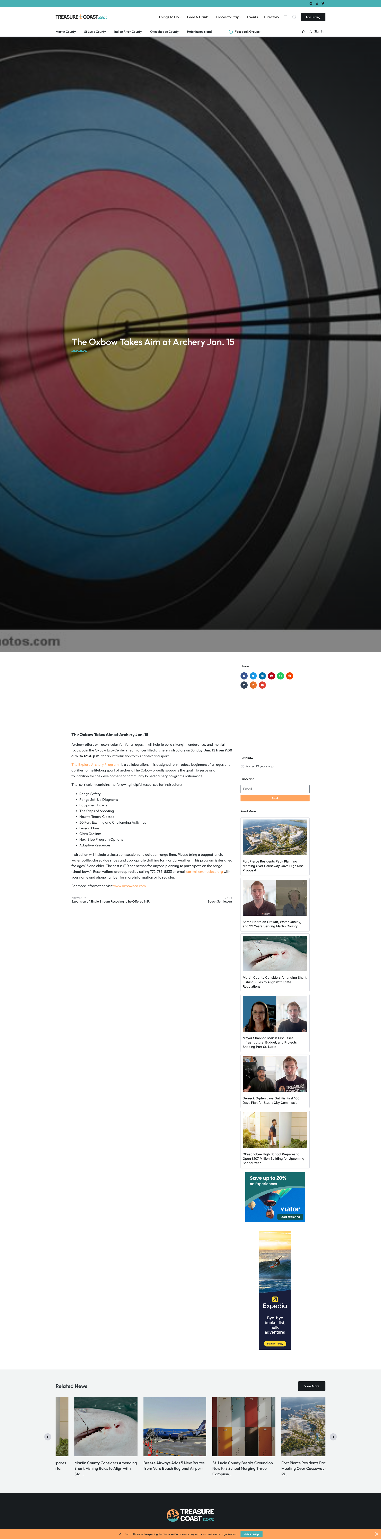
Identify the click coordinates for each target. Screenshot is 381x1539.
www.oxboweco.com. (130, 886)
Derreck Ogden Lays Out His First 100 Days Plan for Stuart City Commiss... (222, 1468)
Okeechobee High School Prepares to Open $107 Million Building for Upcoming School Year (273, 1158)
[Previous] (47, 1436)
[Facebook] (310, 3)
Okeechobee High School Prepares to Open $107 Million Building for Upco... (293, 1468)
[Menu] (285, 16)
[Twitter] (322, 3)
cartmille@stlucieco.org (204, 871)
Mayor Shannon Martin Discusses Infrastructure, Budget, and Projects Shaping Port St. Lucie (270, 1042)
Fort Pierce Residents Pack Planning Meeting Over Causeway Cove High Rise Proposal (273, 865)
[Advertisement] (152, 696)
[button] (303, 31)
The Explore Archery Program (95, 764)
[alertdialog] (190, 1534)
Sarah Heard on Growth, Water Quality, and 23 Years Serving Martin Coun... (83, 1468)
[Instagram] (317, 3)
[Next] (333, 1436)
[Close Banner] (376, 1534)
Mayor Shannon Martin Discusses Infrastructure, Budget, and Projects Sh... (156, 1468)
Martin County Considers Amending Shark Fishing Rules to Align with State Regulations (275, 982)
